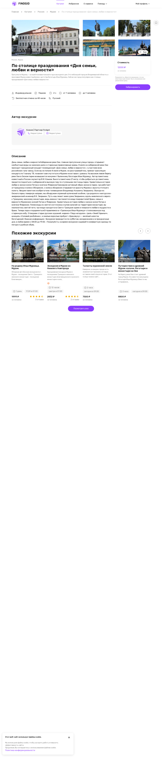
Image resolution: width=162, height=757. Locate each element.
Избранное (74, 4)
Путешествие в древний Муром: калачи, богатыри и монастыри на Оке (132, 268)
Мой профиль (142, 4)
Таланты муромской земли (97, 266)
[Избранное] (156, 23)
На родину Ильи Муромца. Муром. (25, 267)
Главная (15, 12)
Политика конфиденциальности (20, 750)
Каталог (60, 4)
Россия (41, 12)
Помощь (101, 4)
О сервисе (88, 4)
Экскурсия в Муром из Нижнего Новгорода (58, 267)
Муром (53, 12)
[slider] (36, 296)
